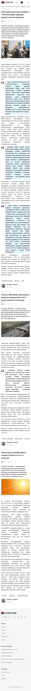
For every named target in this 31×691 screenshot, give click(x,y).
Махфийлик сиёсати (7, 652)
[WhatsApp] (5, 21)
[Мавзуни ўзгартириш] (22, 2)
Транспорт (18, 438)
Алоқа (3, 675)
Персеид (20, 587)
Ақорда (17, 6)
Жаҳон (3, 639)
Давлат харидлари (6, 662)
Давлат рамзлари (6, 656)
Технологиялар (7, 281)
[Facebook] (12, 21)
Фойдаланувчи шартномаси (9, 649)
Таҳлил (3, 633)
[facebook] (12, 617)
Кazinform (4, 38)
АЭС (22, 281)
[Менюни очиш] (28, 2)
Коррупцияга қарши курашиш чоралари (12, 659)
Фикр (17, 281)
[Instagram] (2, 21)
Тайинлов (23, 6)
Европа (12, 595)
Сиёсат (3, 630)
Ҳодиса (3, 627)
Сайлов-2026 (10, 6)
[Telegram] (9, 21)
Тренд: (3, 6)
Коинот (4, 595)
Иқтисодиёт (5, 636)
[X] (15, 21)
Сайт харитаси (5, 672)
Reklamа (3, 678)
